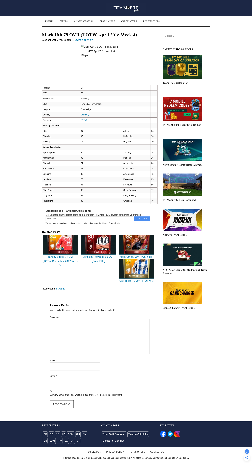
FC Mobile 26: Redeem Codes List (182, 125)
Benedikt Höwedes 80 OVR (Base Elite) (98, 259)
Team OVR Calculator (175, 83)
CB (51, 434)
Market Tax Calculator (114, 440)
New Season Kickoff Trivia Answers (183, 165)
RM (84, 434)
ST (78, 440)
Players (60, 289)
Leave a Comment (84, 40)
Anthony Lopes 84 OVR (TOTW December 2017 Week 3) (60, 261)
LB (63, 434)
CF (72, 440)
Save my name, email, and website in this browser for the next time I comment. (86, 395)
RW (60, 440)
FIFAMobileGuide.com (126, 8)
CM (78, 434)
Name (53, 360)
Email (53, 376)
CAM (52, 440)
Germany (85, 115)
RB (57, 434)
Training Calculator (138, 434)
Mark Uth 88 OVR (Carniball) (136, 256)
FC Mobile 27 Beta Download (179, 200)
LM (45, 440)
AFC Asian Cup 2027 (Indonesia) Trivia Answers (185, 271)
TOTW (84, 120)
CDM (70, 434)
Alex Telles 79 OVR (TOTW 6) (136, 280)
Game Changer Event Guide (179, 308)
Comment (55, 317)
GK (45, 434)
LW (66, 440)
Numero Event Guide (175, 235)
